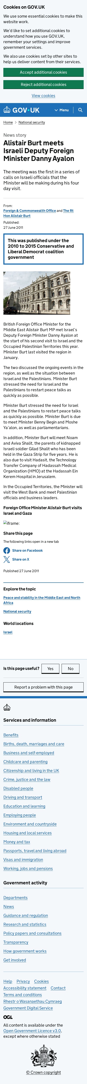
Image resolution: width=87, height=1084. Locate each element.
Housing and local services (27, 832)
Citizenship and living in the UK (31, 770)
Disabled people (18, 788)
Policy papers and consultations (32, 933)
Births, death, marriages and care (33, 743)
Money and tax (16, 841)
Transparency (15, 942)
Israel (7, 632)
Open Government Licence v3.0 (32, 1030)
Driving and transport (22, 797)
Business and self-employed (28, 752)
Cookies (41, 981)
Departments (15, 897)
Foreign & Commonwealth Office (29, 211)
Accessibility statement (24, 988)
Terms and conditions (22, 994)
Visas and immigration (23, 859)
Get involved (14, 959)
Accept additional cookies (43, 72)
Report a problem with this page (43, 687)
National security (32, 122)
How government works (25, 951)
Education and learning (24, 806)
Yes (53, 668)
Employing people (19, 815)
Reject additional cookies (43, 84)
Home (8, 122)
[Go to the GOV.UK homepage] (21, 110)
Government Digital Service (28, 1008)
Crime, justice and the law (26, 779)
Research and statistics (24, 924)
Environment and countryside (30, 824)
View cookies (43, 95)
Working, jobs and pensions (28, 868)
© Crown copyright (43, 1072)
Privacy (23, 981)
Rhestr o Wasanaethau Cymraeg (32, 1001)
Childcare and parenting (25, 761)
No (73, 668)
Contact (58, 988)
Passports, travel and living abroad (34, 850)
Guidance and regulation (25, 915)
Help (7, 981)
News (8, 906)
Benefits (11, 735)
